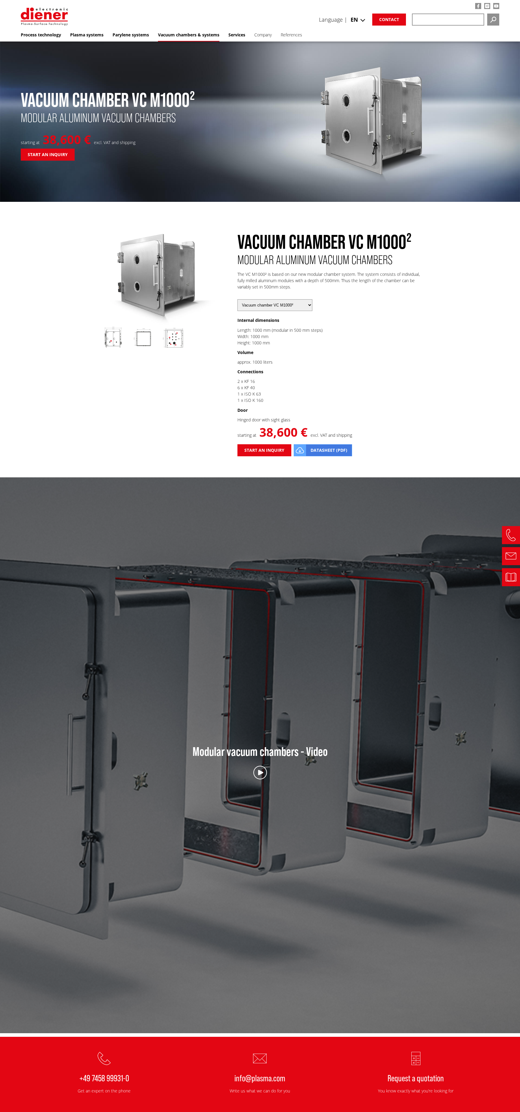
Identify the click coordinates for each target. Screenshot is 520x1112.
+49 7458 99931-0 (104, 1077)
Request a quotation (416, 1077)
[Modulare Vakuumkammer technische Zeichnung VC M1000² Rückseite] (174, 349)
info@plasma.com (259, 1077)
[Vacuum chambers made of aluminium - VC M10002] (159, 323)
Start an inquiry (48, 154)
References (291, 35)
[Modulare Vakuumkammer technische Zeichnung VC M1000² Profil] (144, 349)
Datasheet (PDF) (329, 450)
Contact (389, 19)
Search (493, 19)
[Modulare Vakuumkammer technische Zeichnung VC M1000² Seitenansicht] (113, 349)
